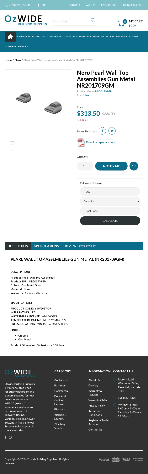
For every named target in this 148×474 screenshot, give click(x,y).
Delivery (93, 385)
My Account (108, 4)
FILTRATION (107, 36)
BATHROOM (38, 36)
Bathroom (60, 385)
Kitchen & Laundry (60, 416)
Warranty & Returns (95, 392)
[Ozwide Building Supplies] (26, 20)
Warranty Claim (97, 400)
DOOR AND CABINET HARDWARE (82, 36)
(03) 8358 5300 (19, 5)
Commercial (55, 36)
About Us (74, 4)
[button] (134, 166)
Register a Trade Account (98, 422)
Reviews (72, 246)
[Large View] (12, 145)
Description (18, 246)
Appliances (61, 380)
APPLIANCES (23, 36)
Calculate (110, 220)
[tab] (18, 246)
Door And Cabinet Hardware (60, 400)
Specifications (46, 246)
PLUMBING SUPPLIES (17, 46)
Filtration (59, 409)
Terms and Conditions (95, 412)
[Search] (93, 21)
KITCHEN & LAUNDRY (127, 36)
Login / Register (131, 4)
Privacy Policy (96, 405)
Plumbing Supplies (60, 426)
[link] (38, 5)
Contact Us (95, 429)
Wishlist (91, 4)
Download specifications (101, 142)
